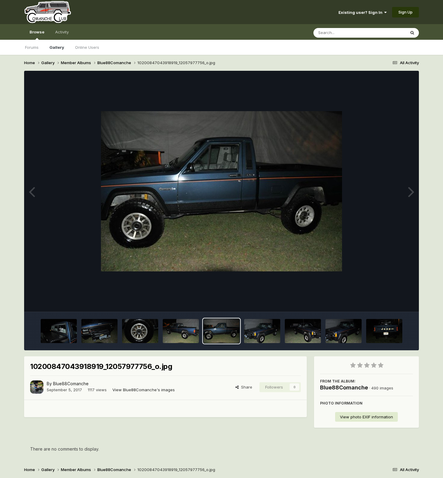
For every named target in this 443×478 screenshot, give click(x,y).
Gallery (56, 47)
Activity (62, 32)
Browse (37, 32)
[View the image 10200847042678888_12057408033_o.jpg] (343, 331)
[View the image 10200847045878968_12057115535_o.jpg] (59, 331)
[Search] (412, 33)
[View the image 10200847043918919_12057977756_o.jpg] (221, 331)
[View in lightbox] (221, 191)
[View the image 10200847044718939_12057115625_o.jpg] (140, 331)
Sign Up (405, 12)
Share (245, 387)
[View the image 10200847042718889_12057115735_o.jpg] (303, 331)
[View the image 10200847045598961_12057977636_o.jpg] (99, 331)
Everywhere (386, 32)
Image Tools (394, 300)
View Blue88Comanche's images (143, 389)
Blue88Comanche (71, 383)
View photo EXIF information (366, 416)
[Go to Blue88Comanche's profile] (36, 387)
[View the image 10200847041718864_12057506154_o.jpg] (384, 331)
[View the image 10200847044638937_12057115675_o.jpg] (181, 331)
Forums (32, 47)
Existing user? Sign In (361, 12)
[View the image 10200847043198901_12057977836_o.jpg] (262, 331)
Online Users (87, 47)
